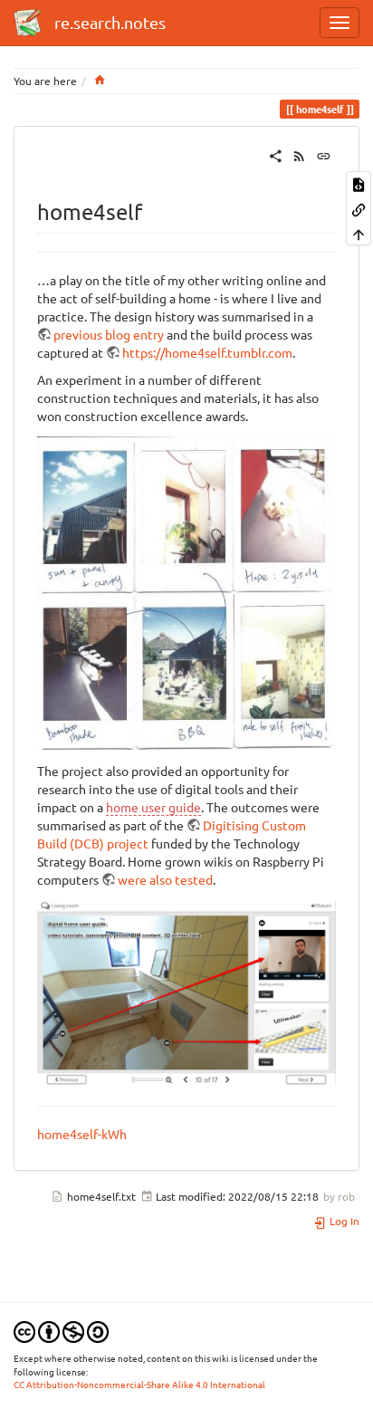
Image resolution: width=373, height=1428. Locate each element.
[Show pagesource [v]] (358, 183)
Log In (343, 1220)
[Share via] (275, 154)
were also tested (165, 879)
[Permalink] (323, 154)
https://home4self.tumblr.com (207, 352)
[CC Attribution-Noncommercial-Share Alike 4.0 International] (61, 1330)
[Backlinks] (358, 207)
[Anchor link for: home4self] (153, 210)
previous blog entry (108, 334)
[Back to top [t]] (358, 233)
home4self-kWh (82, 1134)
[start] (99, 80)
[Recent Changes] (299, 154)
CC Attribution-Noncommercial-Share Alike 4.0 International (139, 1384)
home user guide (153, 807)
